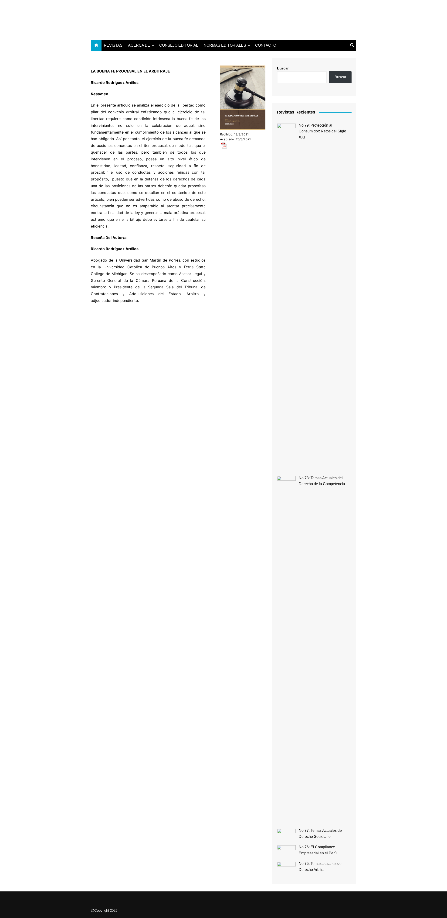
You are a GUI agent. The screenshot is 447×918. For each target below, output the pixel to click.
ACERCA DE (139, 45)
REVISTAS (113, 45)
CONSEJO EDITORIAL (178, 45)
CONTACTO (265, 45)
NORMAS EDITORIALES (225, 45)
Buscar (283, 68)
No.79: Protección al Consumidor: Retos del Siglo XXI (322, 131)
